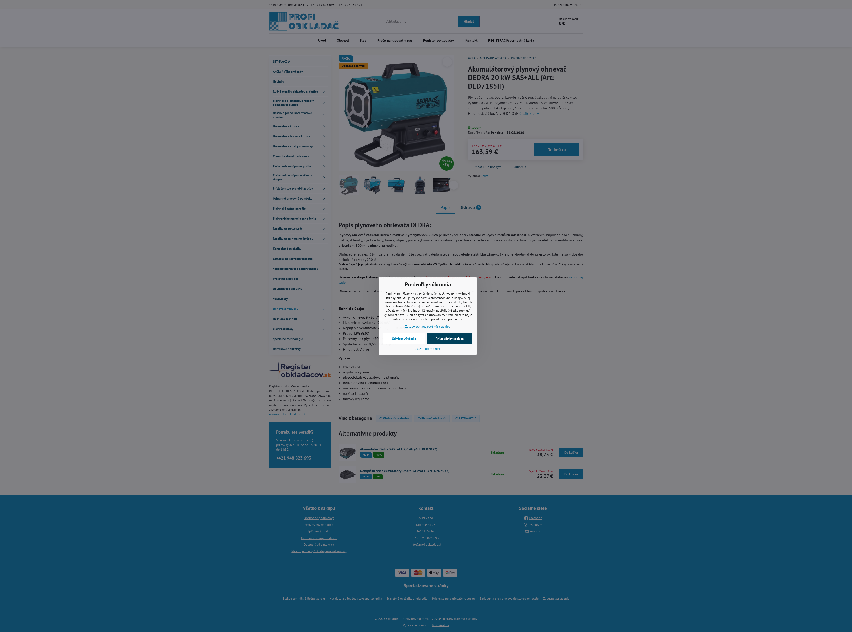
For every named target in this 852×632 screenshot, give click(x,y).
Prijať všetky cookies (450, 339)
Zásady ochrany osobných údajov (427, 327)
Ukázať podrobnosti (427, 349)
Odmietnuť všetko (404, 339)
